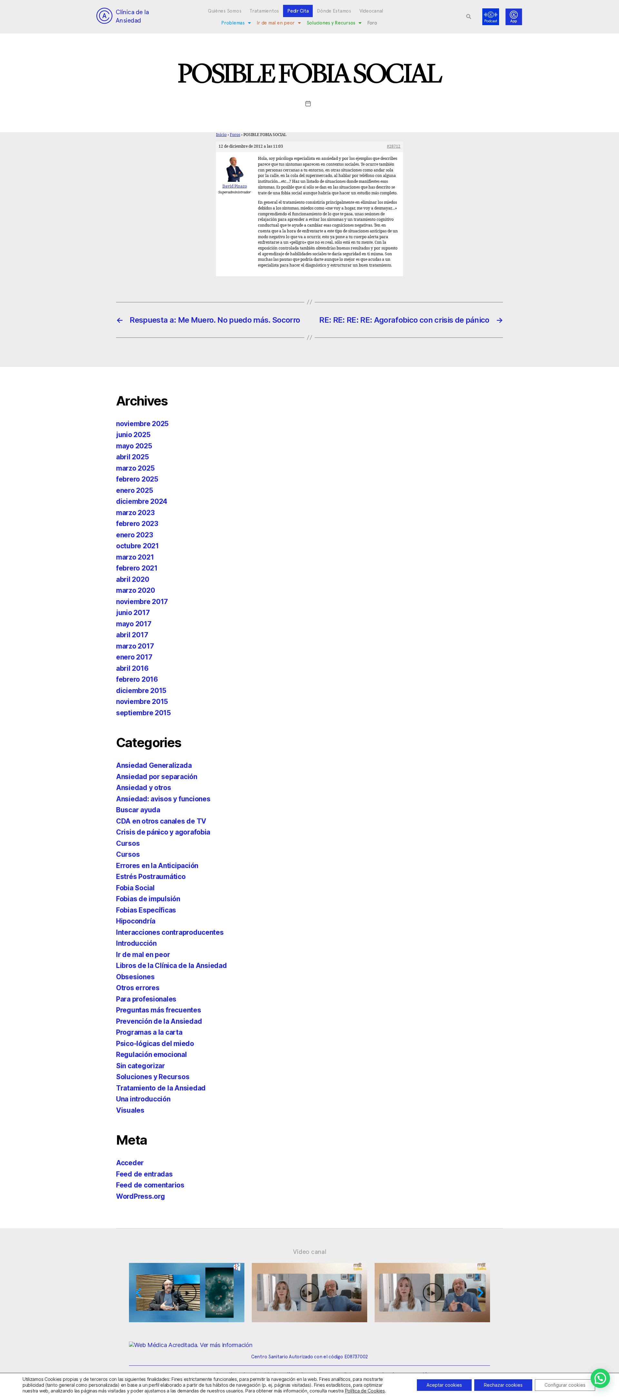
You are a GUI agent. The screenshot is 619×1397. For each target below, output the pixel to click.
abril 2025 (132, 457)
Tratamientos (264, 11)
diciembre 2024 (141, 501)
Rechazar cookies (503, 1385)
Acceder (130, 1163)
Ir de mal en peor (276, 23)
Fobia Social (135, 888)
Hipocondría (135, 921)
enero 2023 (134, 535)
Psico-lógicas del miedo (155, 1044)
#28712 (393, 146)
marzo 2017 (135, 646)
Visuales (130, 1110)
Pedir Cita (298, 11)
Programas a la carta (149, 1032)
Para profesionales (146, 999)
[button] (468, 16)
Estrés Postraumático (151, 877)
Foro (372, 23)
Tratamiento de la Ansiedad (161, 1088)
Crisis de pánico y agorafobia (163, 832)
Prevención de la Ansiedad (159, 1021)
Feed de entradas (144, 1174)
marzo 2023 (135, 513)
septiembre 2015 (143, 713)
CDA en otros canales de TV (161, 821)
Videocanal (371, 11)
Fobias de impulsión (148, 899)
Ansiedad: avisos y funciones (163, 799)
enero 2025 (134, 490)
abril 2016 (132, 668)
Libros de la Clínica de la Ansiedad (171, 966)
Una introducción (143, 1099)
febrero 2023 (137, 524)
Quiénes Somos (224, 11)
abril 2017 (132, 635)
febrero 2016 (137, 679)
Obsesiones (135, 977)
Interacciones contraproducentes (170, 932)
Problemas (233, 23)
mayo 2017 (134, 624)
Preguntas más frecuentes (158, 1010)
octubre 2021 (137, 546)
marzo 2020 (135, 590)
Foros (235, 134)
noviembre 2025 (142, 424)
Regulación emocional (151, 1054)
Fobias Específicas (146, 910)
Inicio (221, 134)
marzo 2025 (135, 468)
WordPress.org (140, 1196)
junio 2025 (133, 435)
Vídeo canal (309, 1251)
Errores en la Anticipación (157, 866)
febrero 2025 (137, 479)
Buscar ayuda (138, 810)
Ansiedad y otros (143, 788)
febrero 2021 (137, 568)
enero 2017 (134, 657)
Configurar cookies (565, 1385)
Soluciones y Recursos (331, 23)
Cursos (128, 843)
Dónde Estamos (334, 11)
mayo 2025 (134, 446)
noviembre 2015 (142, 702)
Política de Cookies (365, 1390)
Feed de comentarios (150, 1185)
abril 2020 (132, 579)
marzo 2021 (135, 557)
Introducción (136, 943)
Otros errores (138, 988)
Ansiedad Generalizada (154, 765)
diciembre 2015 (141, 691)
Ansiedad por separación (156, 777)
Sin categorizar (140, 1066)
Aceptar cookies (444, 1385)
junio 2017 (133, 613)
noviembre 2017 (142, 602)
